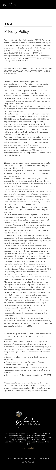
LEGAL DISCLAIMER (15, 458)
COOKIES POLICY (41, 458)
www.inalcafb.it (28, 448)
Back (10, 24)
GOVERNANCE (28, 462)
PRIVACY (29, 458)
